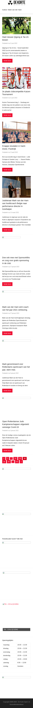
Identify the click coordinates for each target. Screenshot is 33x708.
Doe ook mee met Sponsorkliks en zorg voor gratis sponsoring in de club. (16, 260)
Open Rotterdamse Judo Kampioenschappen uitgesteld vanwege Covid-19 (15, 424)
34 (4, 461)
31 (15, 458)
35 (9, 461)
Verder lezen (7, 60)
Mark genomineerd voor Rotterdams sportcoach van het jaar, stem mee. (16, 367)
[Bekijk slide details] (16, 552)
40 (17, 461)
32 (20, 458)
